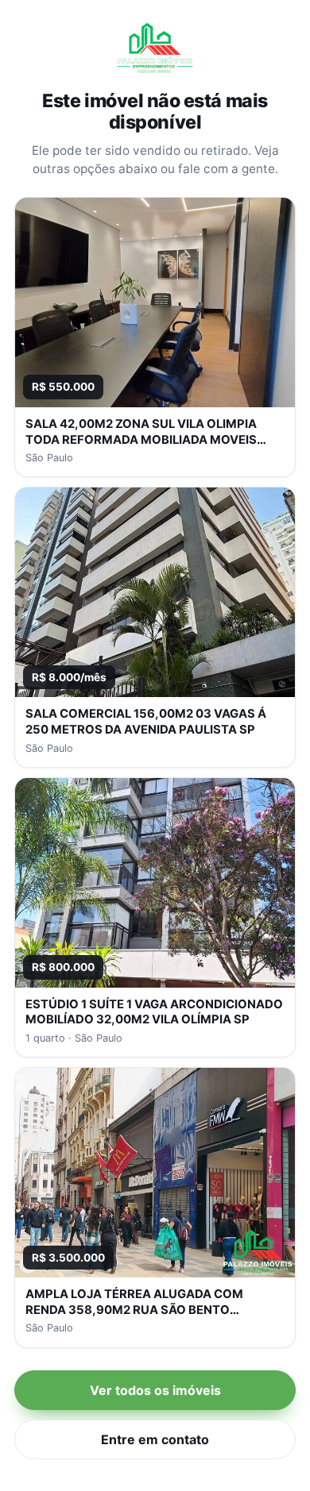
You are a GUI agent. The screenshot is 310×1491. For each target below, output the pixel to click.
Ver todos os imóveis (155, 1390)
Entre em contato (155, 1439)
